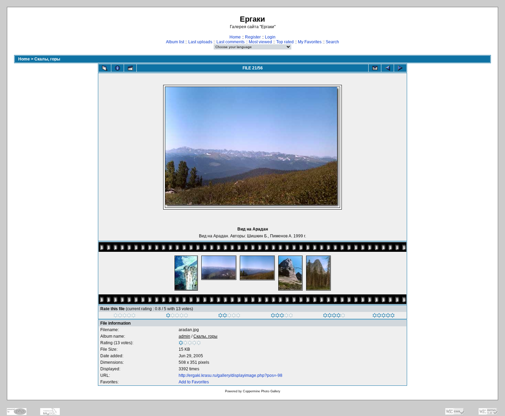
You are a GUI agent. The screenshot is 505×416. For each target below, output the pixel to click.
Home (235, 37)
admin (184, 336)
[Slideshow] (130, 68)
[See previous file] (387, 68)
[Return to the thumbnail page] (105, 68)
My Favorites (310, 42)
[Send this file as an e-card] (375, 68)
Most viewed (260, 42)
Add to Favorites (194, 382)
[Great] (383, 316)
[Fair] (229, 316)
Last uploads (200, 42)
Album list (175, 42)
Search (332, 42)
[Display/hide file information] (117, 68)
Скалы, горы (47, 59)
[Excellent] (334, 316)
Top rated (285, 42)
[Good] (282, 316)
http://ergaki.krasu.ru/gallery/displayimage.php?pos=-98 (230, 375)
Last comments (230, 42)
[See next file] (400, 68)
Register (253, 37)
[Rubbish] (124, 316)
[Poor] (177, 316)
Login (270, 37)
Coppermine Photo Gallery (261, 391)
